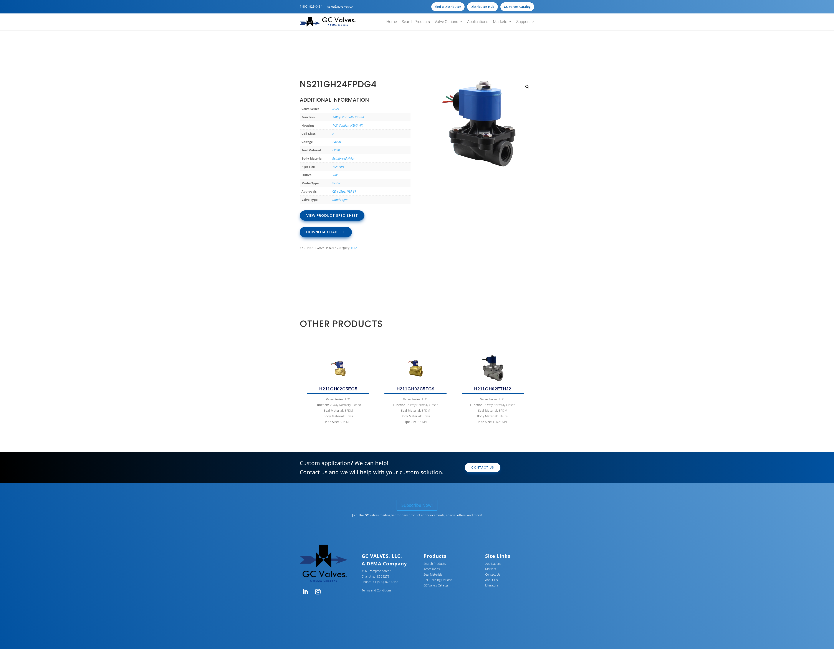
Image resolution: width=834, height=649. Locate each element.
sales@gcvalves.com (341, 6)
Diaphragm (340, 200)
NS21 (335, 109)
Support (523, 21)
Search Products (416, 21)
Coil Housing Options (438, 580)
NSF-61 (351, 191)
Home (391, 21)
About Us (491, 580)
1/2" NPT (338, 167)
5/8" (335, 175)
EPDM (336, 150)
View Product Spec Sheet (332, 215)
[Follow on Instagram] (317, 591)
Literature (491, 585)
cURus (341, 191)
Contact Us (482, 467)
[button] (527, 87)
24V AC (337, 142)
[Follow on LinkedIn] (305, 591)
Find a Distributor (448, 7)
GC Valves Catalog (517, 7)
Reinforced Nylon (343, 158)
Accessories (432, 569)
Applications (477, 21)
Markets (500, 21)
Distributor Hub (482, 7)
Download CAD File (325, 232)
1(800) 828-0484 (311, 6)
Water (336, 183)
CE (334, 191)
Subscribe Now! (417, 505)
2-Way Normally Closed (348, 117)
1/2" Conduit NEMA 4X (347, 125)
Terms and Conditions (376, 590)
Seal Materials (433, 574)
